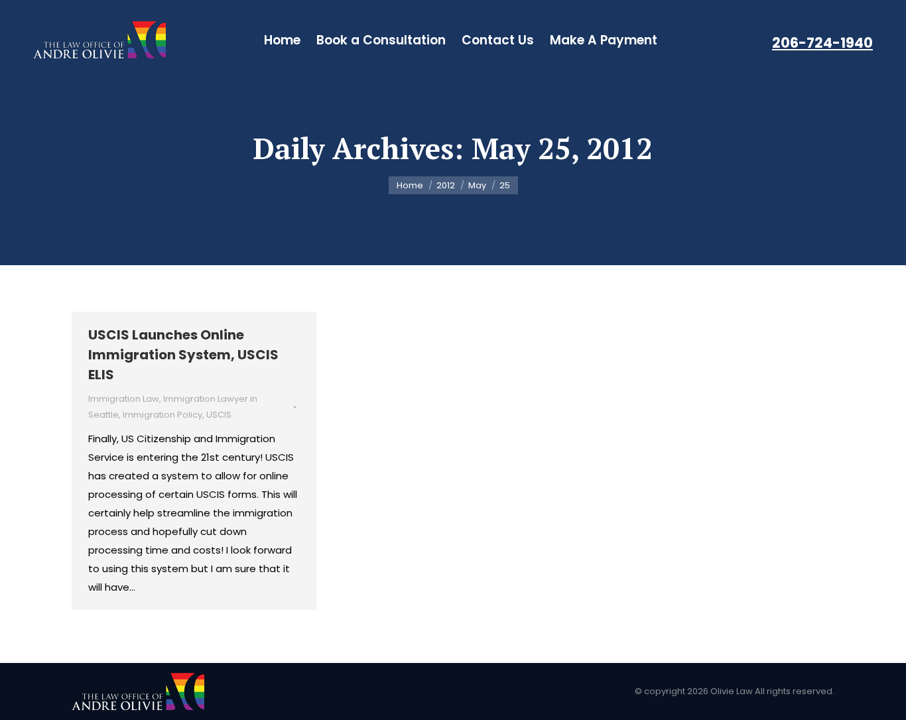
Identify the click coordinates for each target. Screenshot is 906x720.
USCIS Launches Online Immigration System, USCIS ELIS (183, 355)
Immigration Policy (162, 414)
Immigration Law (123, 398)
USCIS (218, 414)
